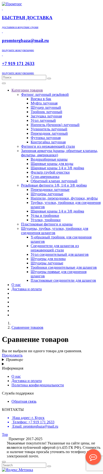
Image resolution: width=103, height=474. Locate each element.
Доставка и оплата (26, 381)
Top (5, 434)
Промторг (14, 360)
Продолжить (12, 355)
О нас (16, 376)
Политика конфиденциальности (37, 385)
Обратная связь (23, 401)
